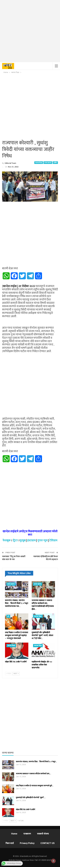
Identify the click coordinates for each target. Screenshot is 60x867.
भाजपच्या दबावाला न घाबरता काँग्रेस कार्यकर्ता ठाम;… (33, 773)
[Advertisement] (30, 32)
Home (14, 833)
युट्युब (23, 540)
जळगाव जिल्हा (38, 162)
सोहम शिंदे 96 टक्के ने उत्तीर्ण (25, 809)
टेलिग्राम (53, 540)
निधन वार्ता (10, 843)
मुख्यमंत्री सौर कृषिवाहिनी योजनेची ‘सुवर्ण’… (30, 797)
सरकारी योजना (43, 833)
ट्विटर (15, 540)
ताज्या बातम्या (47, 162)
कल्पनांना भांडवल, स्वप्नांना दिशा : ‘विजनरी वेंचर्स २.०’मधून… (36, 761)
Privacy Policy (27, 843)
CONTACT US (47, 843)
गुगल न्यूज (42, 540)
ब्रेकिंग (55, 162)
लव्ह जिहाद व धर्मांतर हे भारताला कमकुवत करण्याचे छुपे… (34, 785)
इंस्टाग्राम (31, 540)
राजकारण (27, 833)
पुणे (8, 616)
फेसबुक (7, 540)
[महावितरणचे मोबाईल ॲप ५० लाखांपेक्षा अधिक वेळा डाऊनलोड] (43, 651)
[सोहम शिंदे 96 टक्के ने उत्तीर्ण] (16, 651)
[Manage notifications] (53, 861)
